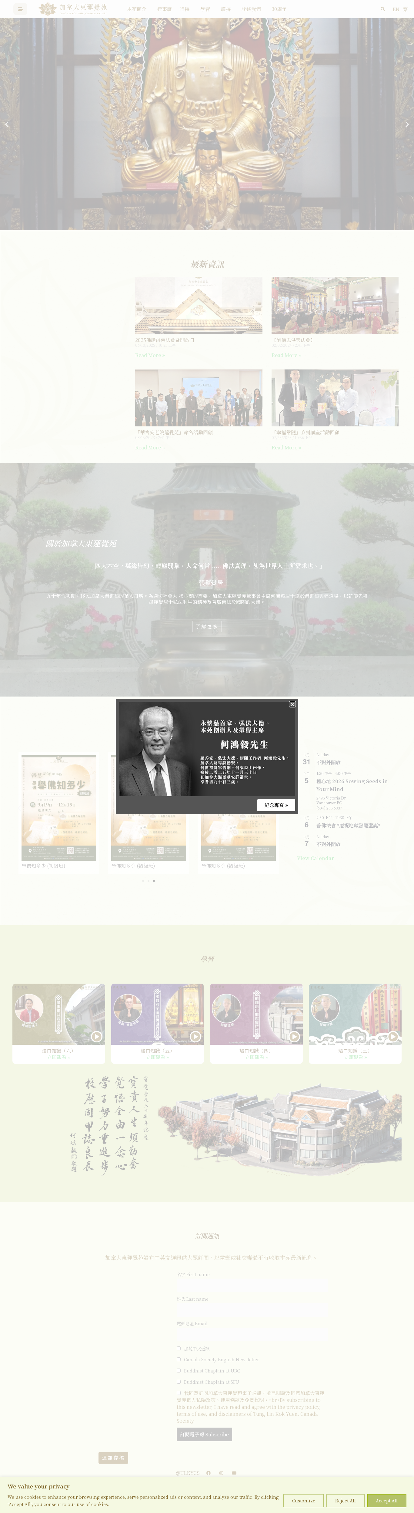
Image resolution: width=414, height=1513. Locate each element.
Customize (303, 1501)
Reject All (345, 1501)
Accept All (387, 1501)
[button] (292, 704)
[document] (207, 756)
